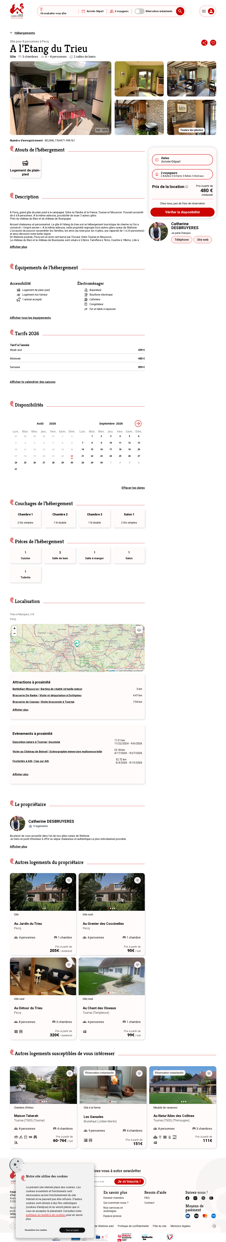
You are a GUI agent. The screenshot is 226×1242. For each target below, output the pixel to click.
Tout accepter (72, 1230)
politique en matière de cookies (46, 1215)
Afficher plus (18, 247)
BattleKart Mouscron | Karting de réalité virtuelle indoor (47, 689)
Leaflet (111, 670)
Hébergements (25, 33)
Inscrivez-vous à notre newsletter (113, 1170)
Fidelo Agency (214, 1226)
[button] (77, 644)
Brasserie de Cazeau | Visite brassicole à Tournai (43, 701)
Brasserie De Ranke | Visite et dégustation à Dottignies (47, 695)
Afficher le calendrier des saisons (32, 382)
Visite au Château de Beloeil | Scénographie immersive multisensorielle (57, 751)
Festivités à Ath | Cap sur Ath (31, 761)
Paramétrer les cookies (36, 1230)
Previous (17, 895)
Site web (202, 239)
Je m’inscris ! (129, 1181)
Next (69, 895)
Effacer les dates (133, 487)
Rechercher (180, 11)
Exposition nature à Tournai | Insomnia (36, 742)
